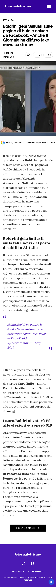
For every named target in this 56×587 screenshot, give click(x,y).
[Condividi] (28, 55)
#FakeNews (15, 329)
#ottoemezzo (34, 329)
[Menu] (48, 6)
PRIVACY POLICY (19, 571)
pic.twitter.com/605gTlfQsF (27, 334)
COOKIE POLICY (38, 571)
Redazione (8, 53)
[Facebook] (32, 563)
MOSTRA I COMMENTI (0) (28, 528)
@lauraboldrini (18, 325)
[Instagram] (24, 563)
